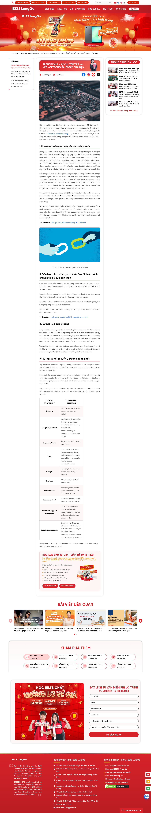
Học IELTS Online (38, 2)
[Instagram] (121, 2)
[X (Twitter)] (98, 75)
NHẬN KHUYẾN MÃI (50, 586)
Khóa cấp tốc (69, 2)
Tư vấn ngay (114, 734)
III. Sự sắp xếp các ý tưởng (19, 80)
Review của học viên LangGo (116, 782)
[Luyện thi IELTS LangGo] (30, 760)
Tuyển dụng (133, 2)
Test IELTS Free (54, 2)
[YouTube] (115, 2)
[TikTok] (124, 2)
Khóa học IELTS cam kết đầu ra (117, 766)
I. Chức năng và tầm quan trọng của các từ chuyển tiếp (20, 66)
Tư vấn (134, 9)
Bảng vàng (121, 9)
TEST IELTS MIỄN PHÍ (67, 586)
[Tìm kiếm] (110, 2)
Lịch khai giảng (77, 9)
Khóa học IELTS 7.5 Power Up (116, 769)
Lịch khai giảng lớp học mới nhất (117, 779)
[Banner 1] (48, 738)
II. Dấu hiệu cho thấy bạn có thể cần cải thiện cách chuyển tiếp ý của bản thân (21, 74)
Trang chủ (14, 53)
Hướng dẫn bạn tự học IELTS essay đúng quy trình (69, 317)
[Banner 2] (50, 738)
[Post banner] (75, 32)
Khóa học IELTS (22, 2)
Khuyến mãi (82, 2)
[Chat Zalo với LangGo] (146, 796)
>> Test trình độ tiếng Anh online (124, 111)
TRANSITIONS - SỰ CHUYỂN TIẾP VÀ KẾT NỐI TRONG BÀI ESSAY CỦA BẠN (70, 53)
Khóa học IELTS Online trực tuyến (117, 772)
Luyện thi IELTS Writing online (31, 53)
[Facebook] (118, 2)
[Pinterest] (93, 75)
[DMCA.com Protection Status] (117, 788)
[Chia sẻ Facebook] (83, 75)
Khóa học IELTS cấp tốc (114, 776)
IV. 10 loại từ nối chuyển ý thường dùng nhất (19, 85)
